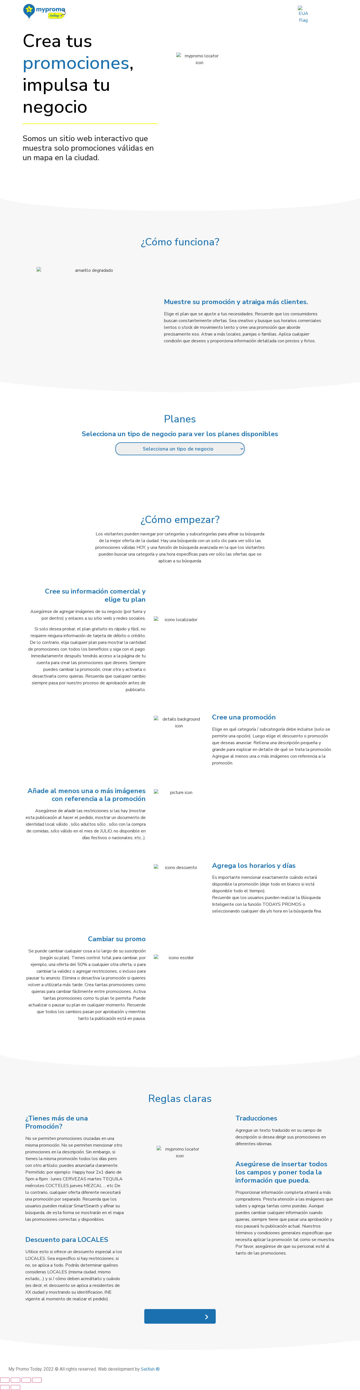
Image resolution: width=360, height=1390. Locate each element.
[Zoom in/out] (5, 1380)
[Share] (26, 1380)
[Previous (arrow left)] (5, 1387)
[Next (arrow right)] (15, 1387)
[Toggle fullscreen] (15, 1380)
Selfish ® (150, 1369)
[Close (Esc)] (37, 1380)
